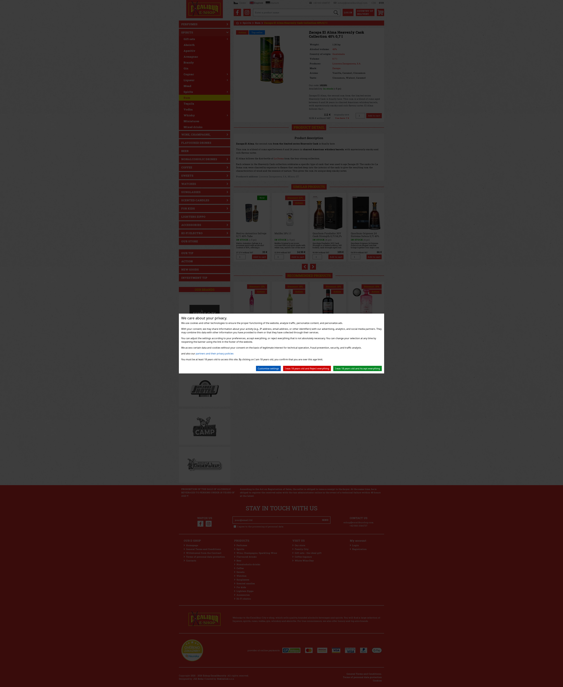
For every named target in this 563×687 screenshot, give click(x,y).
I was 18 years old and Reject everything (307, 368)
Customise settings (268, 368)
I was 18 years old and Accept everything (357, 368)
